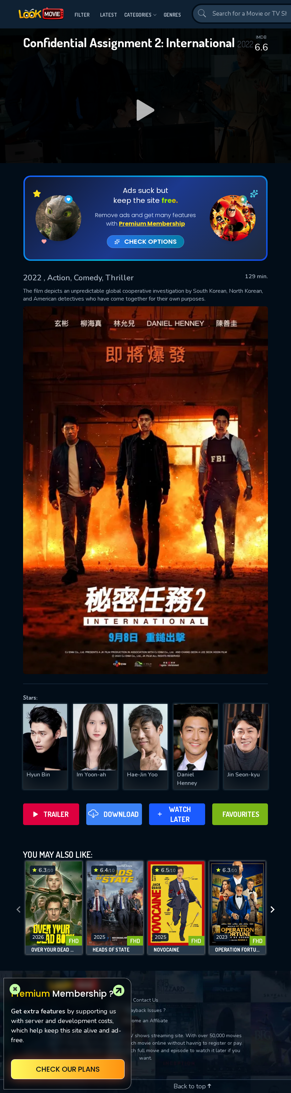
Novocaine (166, 949)
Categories (138, 15)
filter (82, 15)
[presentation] (18, 910)
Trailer (55, 814)
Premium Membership (152, 224)
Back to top (191, 1086)
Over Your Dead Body (53, 949)
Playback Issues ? (145, 1010)
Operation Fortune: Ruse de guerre (237, 949)
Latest (108, 15)
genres (172, 15)
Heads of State (111, 949)
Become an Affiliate (145, 1020)
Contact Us (145, 1000)
